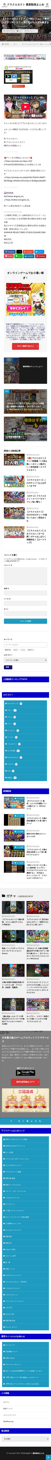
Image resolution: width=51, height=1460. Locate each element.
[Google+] (28, 252)
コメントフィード (9, 1415)
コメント (8, 565)
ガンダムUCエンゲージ (13, 1165)
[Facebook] (10, 252)
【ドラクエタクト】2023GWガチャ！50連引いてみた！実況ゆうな (37, 516)
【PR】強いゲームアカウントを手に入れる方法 (22, 1384)
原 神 (7, 1262)
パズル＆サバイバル (12, 1197)
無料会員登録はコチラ (25, 1082)
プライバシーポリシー (13, 1364)
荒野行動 (8, 1236)
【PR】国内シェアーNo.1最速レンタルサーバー (22, 1377)
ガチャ (21, 31)
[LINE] (18, 256)
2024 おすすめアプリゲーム (15, 1146)
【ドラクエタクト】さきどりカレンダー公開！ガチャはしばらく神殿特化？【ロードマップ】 (36, 537)
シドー (11, 724)
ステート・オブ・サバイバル (15, 1191)
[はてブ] (39, 252)
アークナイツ (10, 1204)
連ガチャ (30, 650)
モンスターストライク (13, 1230)
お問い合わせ (10, 1358)
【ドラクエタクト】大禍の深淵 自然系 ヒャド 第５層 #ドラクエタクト (37, 852)
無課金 (12, 777)
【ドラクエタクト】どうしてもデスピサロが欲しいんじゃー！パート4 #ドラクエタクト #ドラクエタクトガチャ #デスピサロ (38, 988)
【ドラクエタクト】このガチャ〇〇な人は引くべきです (36, 483)
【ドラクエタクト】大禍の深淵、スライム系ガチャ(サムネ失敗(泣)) (13, 922)
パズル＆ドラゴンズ (12, 1288)
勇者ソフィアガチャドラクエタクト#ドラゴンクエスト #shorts (13, 951)
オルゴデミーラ (14, 703)
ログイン (6, 1402)
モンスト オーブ (11, 1327)
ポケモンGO (9, 1314)
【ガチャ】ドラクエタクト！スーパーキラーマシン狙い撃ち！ (36, 499)
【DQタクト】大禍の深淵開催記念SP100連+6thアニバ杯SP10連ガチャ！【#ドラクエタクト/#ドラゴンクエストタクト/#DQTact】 (38, 954)
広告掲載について (11, 1351)
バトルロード (14, 744)
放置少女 (8, 1243)
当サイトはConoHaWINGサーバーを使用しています (23, 1371)
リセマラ (12, 764)
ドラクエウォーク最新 (13, 1171)
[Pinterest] (40, 256)
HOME (6, 44)
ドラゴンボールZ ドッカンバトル (17, 1159)
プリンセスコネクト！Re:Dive (15, 1282)
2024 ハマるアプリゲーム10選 (16, 1139)
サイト (6, 609)
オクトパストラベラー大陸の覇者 (17, 1217)
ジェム (23, 650)
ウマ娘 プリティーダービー (15, 1210)
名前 (6, 588)
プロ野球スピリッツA (13, 1223)
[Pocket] (9, 256)
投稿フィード (8, 1408)
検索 (7, 667)
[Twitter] (19, 252)
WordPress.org (8, 1421)
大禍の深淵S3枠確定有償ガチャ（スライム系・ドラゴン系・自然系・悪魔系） (13, 985)
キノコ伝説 (9, 1152)
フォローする (33, 370)
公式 (10, 771)
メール (7, 599)
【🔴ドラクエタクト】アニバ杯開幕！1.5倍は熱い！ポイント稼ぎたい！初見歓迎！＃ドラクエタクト (37, 464)
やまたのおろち (14, 757)
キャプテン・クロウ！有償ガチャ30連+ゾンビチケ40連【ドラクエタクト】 (38, 1019)
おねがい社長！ (10, 1249)
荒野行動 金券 (10, 1320)
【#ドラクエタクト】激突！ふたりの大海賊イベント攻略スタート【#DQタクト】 (37, 805)
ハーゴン (12, 737)
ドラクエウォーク (11, 1294)
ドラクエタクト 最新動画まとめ (25, 4)
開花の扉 (7, 650)
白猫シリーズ (10, 1269)
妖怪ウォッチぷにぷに (13, 1184)
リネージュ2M (10, 1256)
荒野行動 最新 (10, 1178)
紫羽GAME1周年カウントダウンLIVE (36, 835)
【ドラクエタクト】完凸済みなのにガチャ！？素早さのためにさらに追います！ (38, 922)
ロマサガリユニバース (13, 1275)
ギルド (16, 650)
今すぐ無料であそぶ (25, 346)
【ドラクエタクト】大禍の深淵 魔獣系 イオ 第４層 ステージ (37, 820)
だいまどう (13, 730)
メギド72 (8, 1307)
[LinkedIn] (28, 256)
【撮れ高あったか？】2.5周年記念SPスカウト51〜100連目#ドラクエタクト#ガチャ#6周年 (13, 1020)
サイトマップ (10, 1345)
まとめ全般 (13, 750)
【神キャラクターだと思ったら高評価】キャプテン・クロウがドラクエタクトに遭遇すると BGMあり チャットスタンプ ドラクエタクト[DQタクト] (37, 871)
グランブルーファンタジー (14, 1301)
